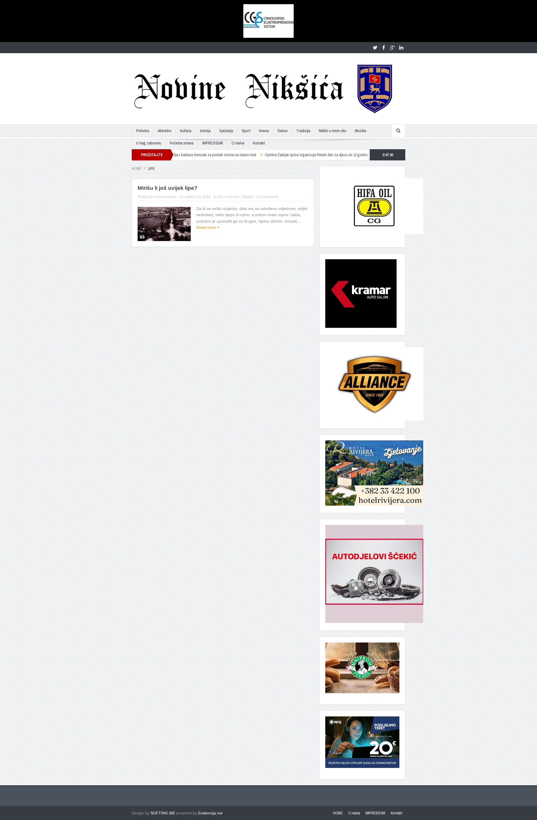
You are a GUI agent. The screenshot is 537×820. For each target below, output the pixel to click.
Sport (246, 131)
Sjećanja (226, 131)
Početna (142, 131)
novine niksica (165, 197)
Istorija (205, 131)
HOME (338, 813)
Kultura (185, 131)
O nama (238, 143)
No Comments (267, 197)
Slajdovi (247, 197)
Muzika (360, 131)
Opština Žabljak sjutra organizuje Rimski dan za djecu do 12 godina (288, 154)
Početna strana (182, 143)
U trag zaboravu (148, 143)
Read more (206, 227)
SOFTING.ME (162, 813)
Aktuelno (164, 131)
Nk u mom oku (229, 197)
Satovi (282, 131)
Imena (264, 131)
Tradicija (303, 131)
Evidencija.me (210, 813)
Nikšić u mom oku (332, 131)
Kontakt (259, 143)
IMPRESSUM (212, 143)
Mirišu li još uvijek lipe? (167, 188)
